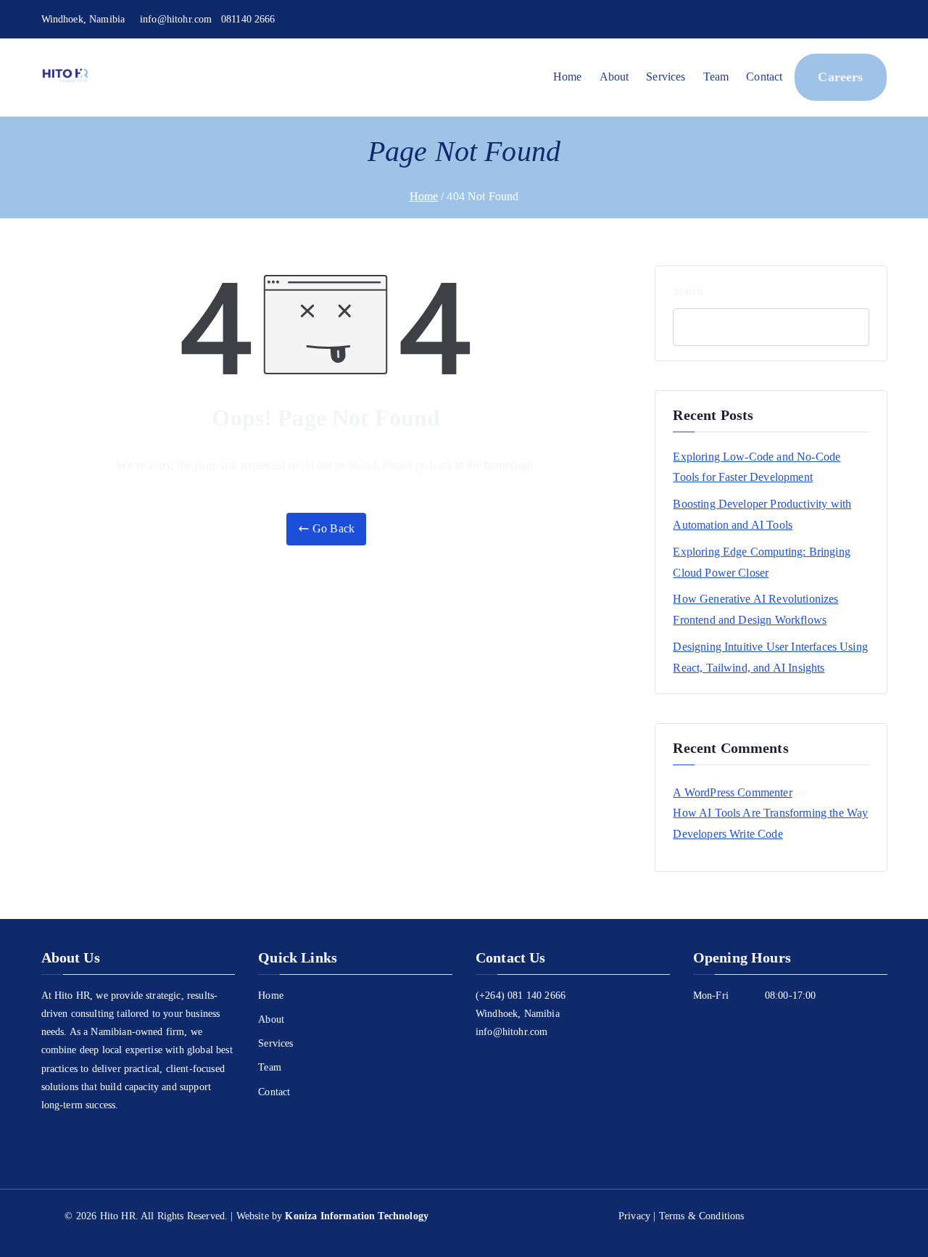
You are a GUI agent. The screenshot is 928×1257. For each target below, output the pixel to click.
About (614, 76)
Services (665, 76)
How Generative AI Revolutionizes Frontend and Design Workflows (755, 609)
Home (567, 76)
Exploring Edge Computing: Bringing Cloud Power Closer (761, 562)
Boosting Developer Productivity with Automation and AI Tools (762, 514)
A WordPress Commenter (732, 792)
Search (688, 291)
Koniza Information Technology (356, 1216)
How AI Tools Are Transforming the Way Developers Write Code (770, 823)
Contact (764, 76)
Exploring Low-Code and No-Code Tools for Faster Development (756, 467)
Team (716, 76)
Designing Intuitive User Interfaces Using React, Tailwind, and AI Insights (770, 657)
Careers (840, 77)
